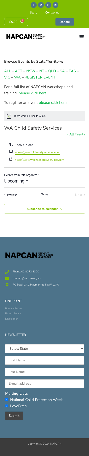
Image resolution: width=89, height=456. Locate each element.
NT (41, 71)
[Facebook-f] (34, 5)
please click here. (53, 102)
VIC (7, 77)
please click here (33, 93)
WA (17, 77)
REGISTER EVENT (40, 77)
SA (62, 71)
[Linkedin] (55, 5)
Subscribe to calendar (42, 209)
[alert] (44, 116)
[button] (81, 36)
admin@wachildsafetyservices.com (37, 152)
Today (44, 194)
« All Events (76, 134)
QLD (52, 71)
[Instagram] (48, 5)
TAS (72, 71)
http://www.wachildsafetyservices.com (39, 160)
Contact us (52, 13)
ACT (18, 71)
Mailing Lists (16, 393)
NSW (30, 71)
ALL (7, 71)
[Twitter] (41, 5)
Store (33, 13)
